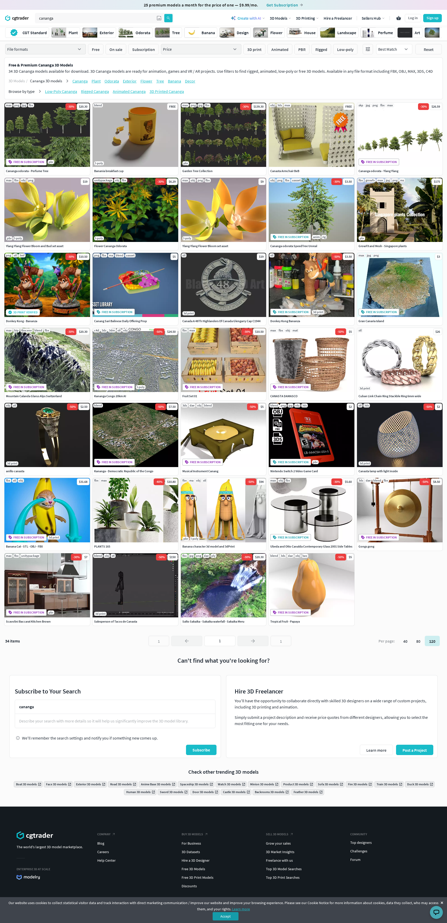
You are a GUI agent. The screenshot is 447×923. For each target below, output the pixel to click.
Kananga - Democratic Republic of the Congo (123, 471)
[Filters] (368, 49)
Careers (103, 852)
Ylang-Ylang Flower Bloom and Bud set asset (34, 246)
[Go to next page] (253, 641)
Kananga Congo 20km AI (110, 396)
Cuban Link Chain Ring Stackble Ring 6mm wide (390, 396)
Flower (146, 81)
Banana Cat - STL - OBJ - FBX (24, 546)
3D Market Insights (280, 852)
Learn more (241, 909)
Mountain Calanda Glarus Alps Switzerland (34, 396)
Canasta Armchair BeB (284, 171)
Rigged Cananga (95, 91)
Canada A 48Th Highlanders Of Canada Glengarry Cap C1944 (221, 321)
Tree (160, 81)
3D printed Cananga (167, 91)
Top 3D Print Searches (283, 877)
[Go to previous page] (186, 641)
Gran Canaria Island (371, 321)
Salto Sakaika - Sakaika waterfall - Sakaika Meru (213, 621)
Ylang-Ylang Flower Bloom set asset (205, 246)
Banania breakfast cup (109, 171)
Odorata (112, 81)
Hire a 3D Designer (196, 860)
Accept (225, 916)
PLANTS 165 (102, 546)
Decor (190, 81)
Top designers (361, 842)
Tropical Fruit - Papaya (285, 621)
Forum (355, 859)
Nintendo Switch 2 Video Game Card (294, 471)
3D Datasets (191, 852)
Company (103, 834)
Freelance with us (279, 860)
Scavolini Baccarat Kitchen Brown (28, 621)
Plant (96, 81)
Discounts (189, 886)
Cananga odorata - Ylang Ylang (378, 171)
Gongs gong (366, 546)
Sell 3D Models (277, 834)
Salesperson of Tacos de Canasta (115, 621)
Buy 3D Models (192, 834)
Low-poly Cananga (61, 91)
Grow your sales (278, 843)
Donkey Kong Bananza (285, 321)
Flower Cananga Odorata (110, 246)
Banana (174, 81)
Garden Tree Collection (197, 171)
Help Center (106, 860)
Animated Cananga (129, 91)
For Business (191, 843)
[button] (159, 18)
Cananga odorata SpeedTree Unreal (293, 246)
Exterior (130, 81)
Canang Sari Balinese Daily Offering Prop (120, 321)
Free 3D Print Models (197, 877)
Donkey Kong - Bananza (21, 321)
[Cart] (398, 18)
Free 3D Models (193, 869)
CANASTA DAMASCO (283, 396)
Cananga (80, 81)
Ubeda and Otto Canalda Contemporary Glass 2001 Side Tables (311, 546)
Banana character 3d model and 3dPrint (208, 546)
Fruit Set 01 (189, 396)
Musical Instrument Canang (200, 471)
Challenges (358, 851)
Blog (100, 843)
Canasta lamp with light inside (378, 471)
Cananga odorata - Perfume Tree (27, 171)
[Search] (168, 18)
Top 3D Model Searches (284, 869)
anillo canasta (15, 471)
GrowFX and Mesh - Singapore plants (383, 246)
